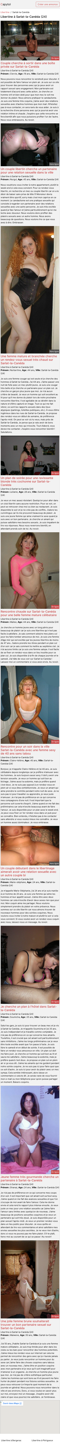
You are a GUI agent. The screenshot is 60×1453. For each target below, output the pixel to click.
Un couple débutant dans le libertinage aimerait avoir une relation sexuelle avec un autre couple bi (28, 872)
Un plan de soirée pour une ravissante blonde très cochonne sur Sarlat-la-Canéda (27, 481)
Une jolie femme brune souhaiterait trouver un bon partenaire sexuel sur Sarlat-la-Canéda (26, 1324)
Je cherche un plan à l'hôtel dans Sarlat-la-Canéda (29, 1008)
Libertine (5, 12)
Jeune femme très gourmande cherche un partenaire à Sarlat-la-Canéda (30, 1178)
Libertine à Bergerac (11, 1440)
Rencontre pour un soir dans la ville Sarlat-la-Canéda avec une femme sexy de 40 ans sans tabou (28, 750)
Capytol (6, 4)
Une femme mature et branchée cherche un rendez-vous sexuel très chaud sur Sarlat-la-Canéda (29, 359)
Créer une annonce (48, 4)
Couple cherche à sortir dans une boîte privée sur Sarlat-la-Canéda (28, 64)
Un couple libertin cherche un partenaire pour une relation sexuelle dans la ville (29, 170)
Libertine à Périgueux (42, 1440)
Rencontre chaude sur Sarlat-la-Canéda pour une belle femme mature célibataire (29, 613)
